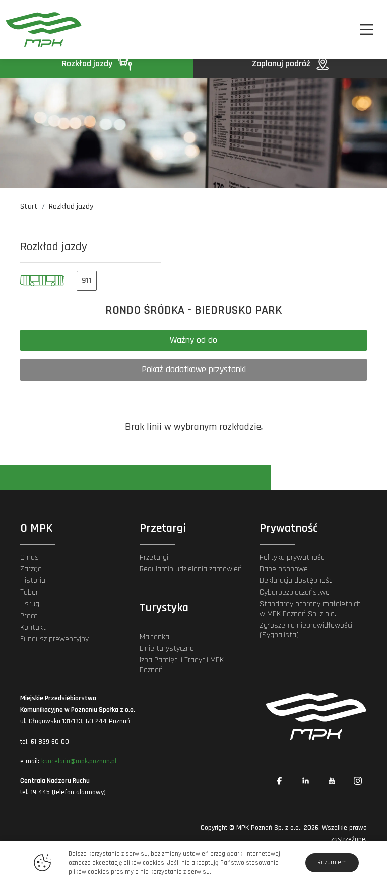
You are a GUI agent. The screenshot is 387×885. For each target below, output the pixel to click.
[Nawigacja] (366, 29)
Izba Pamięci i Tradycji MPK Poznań (182, 665)
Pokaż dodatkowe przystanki (194, 369)
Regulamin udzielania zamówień (191, 569)
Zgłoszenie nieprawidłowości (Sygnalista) (306, 630)
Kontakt (33, 627)
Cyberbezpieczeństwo (295, 592)
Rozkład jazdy (88, 63)
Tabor (29, 592)
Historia (32, 580)
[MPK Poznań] (34, 29)
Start (29, 206)
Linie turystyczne (167, 648)
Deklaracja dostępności (297, 580)
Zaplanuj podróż (282, 63)
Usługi (30, 604)
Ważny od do (193, 340)
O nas (29, 557)
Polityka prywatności (293, 557)
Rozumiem (332, 862)
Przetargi (154, 557)
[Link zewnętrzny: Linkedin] (305, 781)
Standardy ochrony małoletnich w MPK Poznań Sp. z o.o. (310, 609)
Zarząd (31, 569)
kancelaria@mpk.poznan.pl (78, 761)
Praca (29, 616)
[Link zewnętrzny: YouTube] (331, 781)
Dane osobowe (284, 569)
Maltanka (154, 637)
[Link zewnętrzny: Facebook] (279, 781)
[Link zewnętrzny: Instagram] (358, 781)
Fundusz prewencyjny (54, 639)
